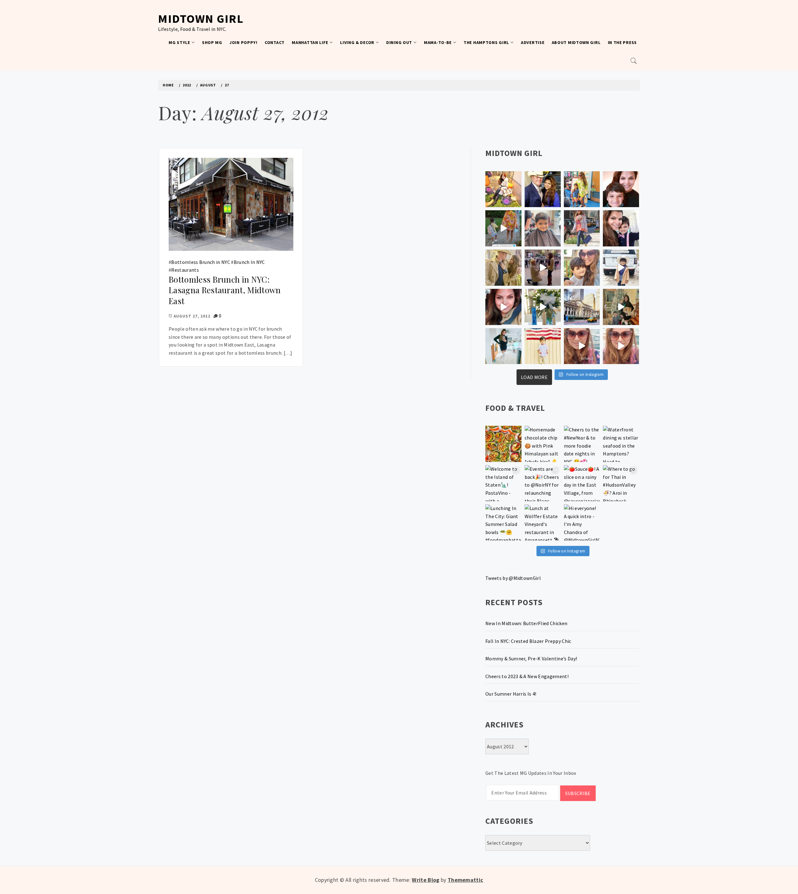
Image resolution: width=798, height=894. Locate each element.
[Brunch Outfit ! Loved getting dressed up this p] (503, 346)
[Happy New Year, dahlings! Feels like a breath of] (503, 268)
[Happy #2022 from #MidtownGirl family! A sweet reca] (621, 307)
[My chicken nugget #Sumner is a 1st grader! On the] (582, 189)
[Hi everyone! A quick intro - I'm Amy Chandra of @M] (582, 522)
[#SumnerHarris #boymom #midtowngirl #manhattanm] (582, 268)
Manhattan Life (310, 42)
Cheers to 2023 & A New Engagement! (527, 676)
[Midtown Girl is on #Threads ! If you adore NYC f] (582, 228)
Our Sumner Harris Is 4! (510, 694)
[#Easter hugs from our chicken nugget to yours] (621, 228)
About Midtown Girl (576, 42)
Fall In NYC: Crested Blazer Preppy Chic (528, 641)
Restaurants (185, 270)
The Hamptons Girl (486, 42)
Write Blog (425, 879)
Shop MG (212, 42)
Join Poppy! (243, 42)
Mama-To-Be (438, 42)
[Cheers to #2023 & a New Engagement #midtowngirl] (543, 268)
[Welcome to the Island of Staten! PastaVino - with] (503, 483)
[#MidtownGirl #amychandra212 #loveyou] (543, 307)
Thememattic (465, 879)
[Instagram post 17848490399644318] (621, 346)
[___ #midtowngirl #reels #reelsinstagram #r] (582, 346)
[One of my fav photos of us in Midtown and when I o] (543, 189)
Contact (275, 42)
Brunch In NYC (249, 262)
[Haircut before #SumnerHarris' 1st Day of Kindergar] (543, 228)
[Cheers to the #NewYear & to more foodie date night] (582, 444)
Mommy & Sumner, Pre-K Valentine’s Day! (531, 658)
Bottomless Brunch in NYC (200, 262)
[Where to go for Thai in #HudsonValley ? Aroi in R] (621, 483)
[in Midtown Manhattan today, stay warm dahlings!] (582, 307)
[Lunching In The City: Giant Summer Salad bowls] (503, 522)
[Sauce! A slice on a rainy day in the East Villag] (582, 483)
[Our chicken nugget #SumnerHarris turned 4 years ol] (621, 268)
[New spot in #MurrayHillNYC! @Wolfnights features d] (503, 444)
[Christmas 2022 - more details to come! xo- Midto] (503, 307)
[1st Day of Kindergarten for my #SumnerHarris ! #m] (503, 228)
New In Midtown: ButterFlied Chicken (526, 623)
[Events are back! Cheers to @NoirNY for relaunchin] (543, 483)
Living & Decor (357, 42)
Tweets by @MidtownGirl (513, 578)
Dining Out (399, 42)
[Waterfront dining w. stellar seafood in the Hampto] (621, 444)
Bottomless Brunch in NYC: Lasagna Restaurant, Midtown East (225, 290)
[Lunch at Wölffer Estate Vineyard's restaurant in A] (543, 522)
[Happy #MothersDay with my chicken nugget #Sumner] (621, 189)
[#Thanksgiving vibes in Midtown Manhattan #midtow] (503, 189)
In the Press (622, 42)
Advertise (532, 42)
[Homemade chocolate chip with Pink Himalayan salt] (543, 444)
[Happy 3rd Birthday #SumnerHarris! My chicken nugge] (543, 346)
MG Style (179, 42)
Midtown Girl (200, 18)
